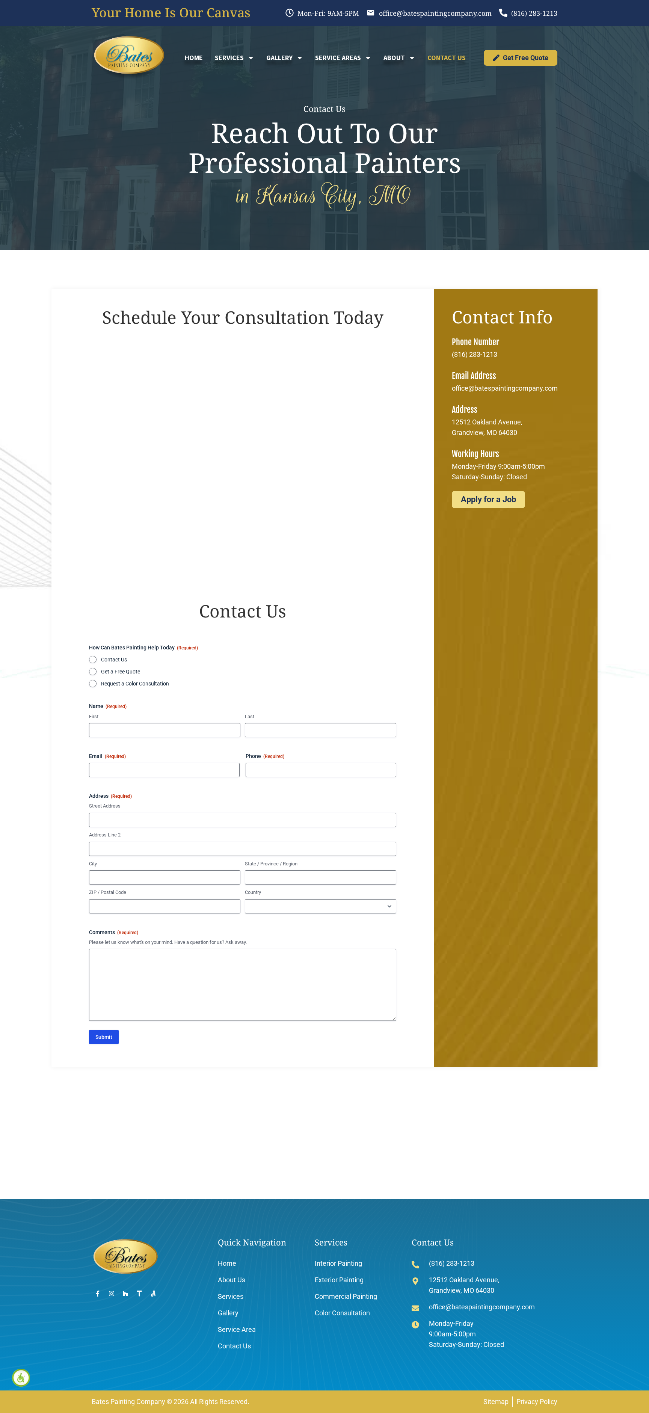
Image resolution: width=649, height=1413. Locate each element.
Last (249, 716)
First (93, 716)
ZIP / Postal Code (107, 892)
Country (253, 892)
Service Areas (338, 57)
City (93, 864)
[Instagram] (112, 1294)
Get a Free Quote (120, 672)
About (394, 57)
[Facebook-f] (98, 1294)
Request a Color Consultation (135, 684)
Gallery (279, 57)
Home (194, 57)
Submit (103, 1037)
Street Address (105, 806)
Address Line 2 (105, 835)
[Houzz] (125, 1294)
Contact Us (446, 57)
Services (229, 57)
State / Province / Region (271, 864)
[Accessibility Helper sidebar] (21, 1378)
